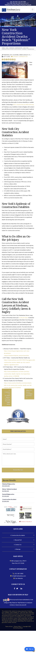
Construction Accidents (18, 535)
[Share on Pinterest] (10, 59)
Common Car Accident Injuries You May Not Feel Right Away (7, 398)
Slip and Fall (18, 540)
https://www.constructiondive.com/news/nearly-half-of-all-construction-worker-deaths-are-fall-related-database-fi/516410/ (18, 385)
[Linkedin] (21, 589)
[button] (32, 9)
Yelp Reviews (21, 602)
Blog (7, 47)
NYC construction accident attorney (23, 104)
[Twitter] (17, 589)
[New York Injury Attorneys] (11, 10)
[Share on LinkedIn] (8, 59)
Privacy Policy (17, 626)
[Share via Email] (14, 59)
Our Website (19, 578)
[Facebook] (14, 589)
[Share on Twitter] (4, 59)
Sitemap (18, 549)
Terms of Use (8, 626)
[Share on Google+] (6, 59)
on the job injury (23, 317)
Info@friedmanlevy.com (19, 576)
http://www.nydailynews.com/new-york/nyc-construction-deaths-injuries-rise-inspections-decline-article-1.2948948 (17, 374)
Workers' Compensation (15, 47)
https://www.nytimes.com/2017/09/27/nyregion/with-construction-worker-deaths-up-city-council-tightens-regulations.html (19, 362)
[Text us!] (29, 649)
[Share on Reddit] (12, 59)
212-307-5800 (18, 573)
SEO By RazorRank (18, 628)
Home (3, 47)
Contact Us (18, 544)
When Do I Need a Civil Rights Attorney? (29, 392)
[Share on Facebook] (2, 59)
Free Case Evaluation (18, 431)
